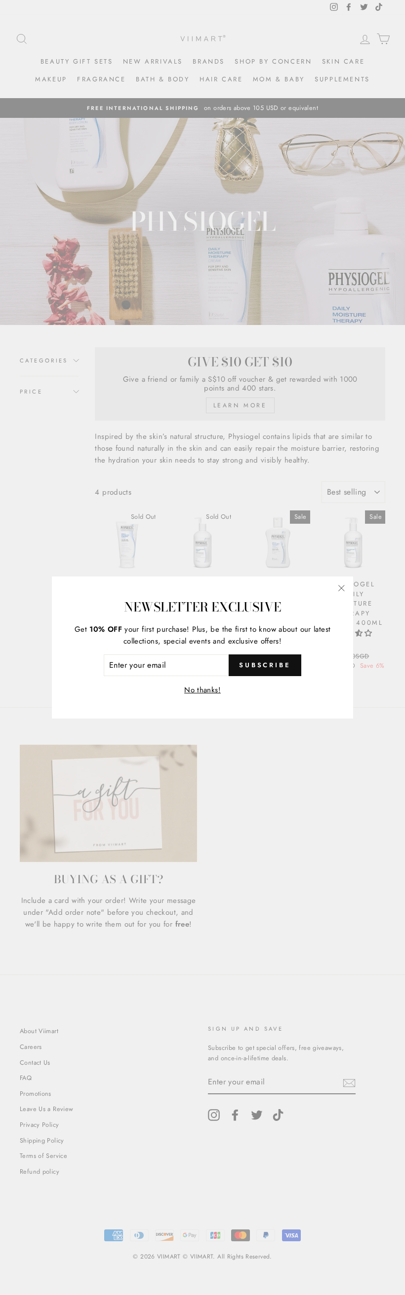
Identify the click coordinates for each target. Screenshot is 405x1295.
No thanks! (202, 689)
